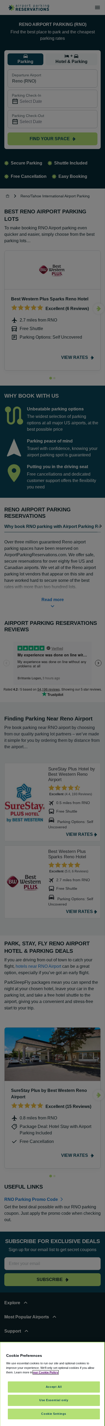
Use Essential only (53, 1400)
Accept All (54, 1386)
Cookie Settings (53, 1413)
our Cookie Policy (45, 1372)
